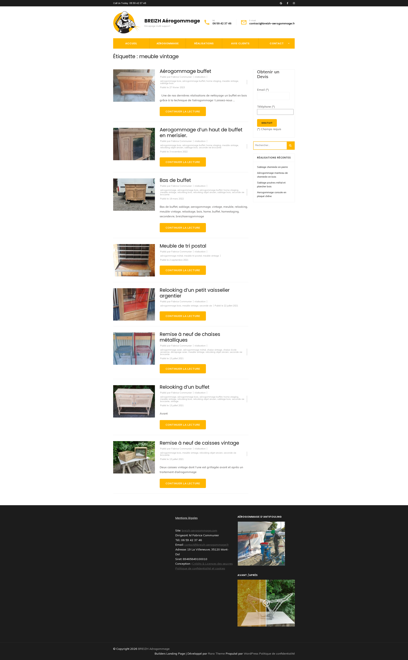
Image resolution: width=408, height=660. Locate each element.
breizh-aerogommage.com (199, 530)
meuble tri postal (193, 255)
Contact (277, 43)
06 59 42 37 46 (137, 3)
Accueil (131, 43)
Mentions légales (186, 518)
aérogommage (168, 190)
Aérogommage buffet (185, 71)
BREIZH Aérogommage (172, 20)
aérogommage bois (170, 81)
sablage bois (167, 83)
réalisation (200, 76)
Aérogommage (168, 43)
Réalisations (204, 43)
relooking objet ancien (171, 147)
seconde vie (206, 305)
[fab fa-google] (281, 3)
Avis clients (240, 43)
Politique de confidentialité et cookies (200, 568)
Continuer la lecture (183, 111)
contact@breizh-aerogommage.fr (272, 23)
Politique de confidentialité (277, 653)
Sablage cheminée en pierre (272, 167)
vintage (174, 401)
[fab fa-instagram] (294, 3)
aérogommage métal (171, 255)
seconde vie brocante (210, 147)
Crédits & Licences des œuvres (212, 563)
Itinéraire (267, 59)
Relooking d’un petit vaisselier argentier (195, 293)
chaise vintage (214, 349)
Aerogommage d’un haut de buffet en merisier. (201, 132)
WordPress (251, 653)
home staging (213, 81)
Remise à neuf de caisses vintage (199, 443)
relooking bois (184, 192)
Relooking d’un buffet (184, 387)
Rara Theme (217, 653)
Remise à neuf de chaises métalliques (190, 337)
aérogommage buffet (193, 81)
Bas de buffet (175, 180)
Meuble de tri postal (183, 245)
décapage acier (179, 352)
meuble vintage (230, 81)
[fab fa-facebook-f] (287, 3)
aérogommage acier (171, 349)
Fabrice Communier (181, 76)
